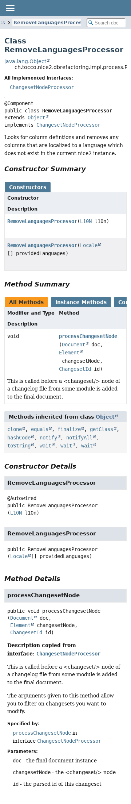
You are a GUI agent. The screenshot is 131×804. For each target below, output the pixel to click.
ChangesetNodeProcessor (42, 87)
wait (45, 446)
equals (39, 429)
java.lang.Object (25, 61)
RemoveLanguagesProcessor (51, 22)
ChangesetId (75, 369)
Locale (89, 245)
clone (14, 429)
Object (36, 117)
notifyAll (79, 438)
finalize (69, 429)
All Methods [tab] (26, 302)
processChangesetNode (88, 336)
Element (69, 352)
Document (73, 344)
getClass (101, 429)
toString (19, 446)
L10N (86, 221)
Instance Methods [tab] (81, 302)
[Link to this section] (91, 169)
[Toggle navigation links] (10, 8)
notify (48, 438)
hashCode (19, 438)
